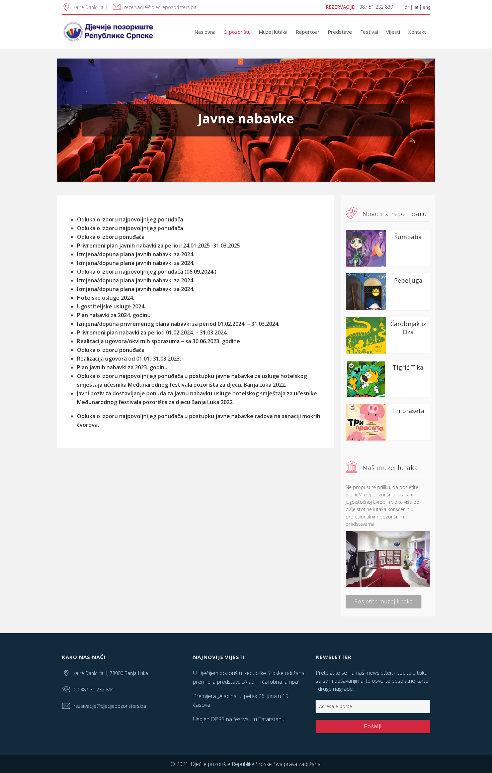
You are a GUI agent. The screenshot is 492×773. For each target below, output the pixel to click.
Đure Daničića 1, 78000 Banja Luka (111, 673)
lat (416, 7)
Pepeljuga (408, 280)
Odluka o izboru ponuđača (111, 236)
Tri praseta (408, 411)
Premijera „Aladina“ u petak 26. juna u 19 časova (241, 700)
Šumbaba (408, 237)
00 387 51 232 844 (94, 689)
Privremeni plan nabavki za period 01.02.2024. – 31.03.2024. (152, 332)
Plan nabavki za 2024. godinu (114, 315)
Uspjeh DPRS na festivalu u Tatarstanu (238, 719)
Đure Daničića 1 (90, 7)
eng (426, 7)
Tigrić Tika (408, 367)
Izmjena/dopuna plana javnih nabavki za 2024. (135, 289)
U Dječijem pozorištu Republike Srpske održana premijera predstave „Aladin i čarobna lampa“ (249, 677)
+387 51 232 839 (374, 7)
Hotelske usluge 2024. (105, 297)
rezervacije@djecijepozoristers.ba (160, 7)
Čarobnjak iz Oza (408, 328)
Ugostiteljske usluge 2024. (111, 306)
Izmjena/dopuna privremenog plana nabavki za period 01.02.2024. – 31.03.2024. (178, 323)
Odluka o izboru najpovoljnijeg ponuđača (130, 219)
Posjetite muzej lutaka (383, 601)
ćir (407, 7)
